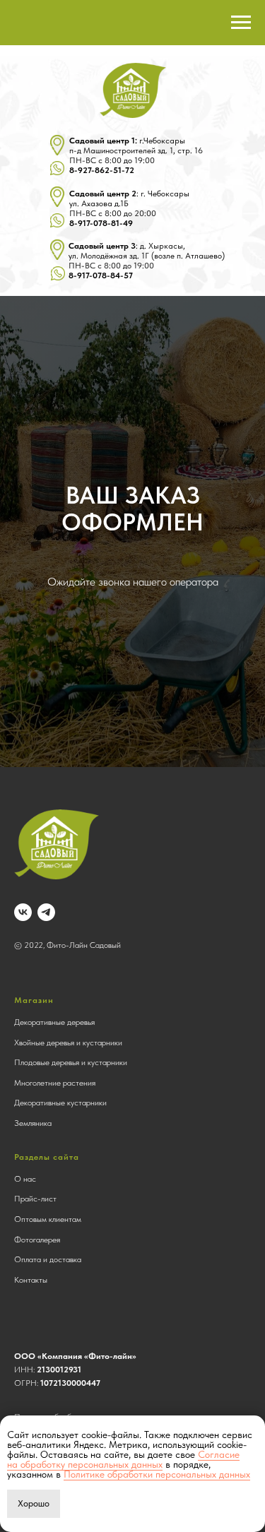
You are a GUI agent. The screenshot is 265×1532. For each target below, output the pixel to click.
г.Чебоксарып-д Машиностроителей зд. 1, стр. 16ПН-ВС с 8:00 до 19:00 (136, 155)
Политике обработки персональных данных (157, 1474)
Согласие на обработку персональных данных (123, 1459)
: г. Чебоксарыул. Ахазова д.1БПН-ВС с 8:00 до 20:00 (129, 208)
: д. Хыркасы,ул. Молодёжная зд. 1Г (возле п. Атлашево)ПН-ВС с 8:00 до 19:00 (147, 260)
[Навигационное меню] (241, 23)
